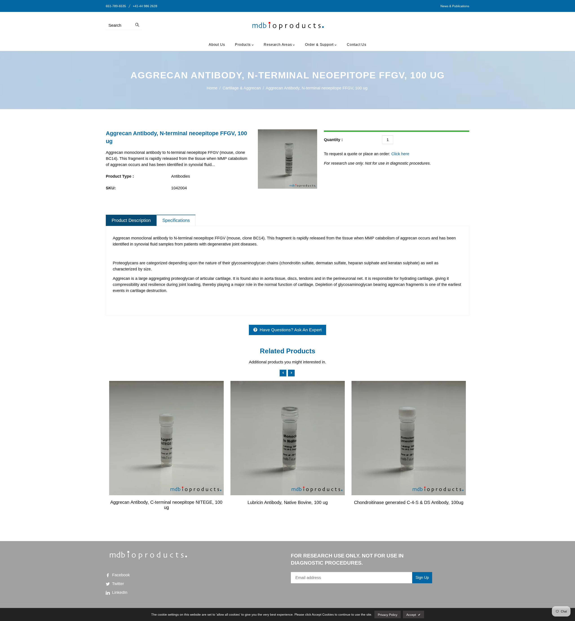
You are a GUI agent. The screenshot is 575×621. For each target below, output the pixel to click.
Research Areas (278, 44)
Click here (399, 154)
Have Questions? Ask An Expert (291, 329)
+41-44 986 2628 (145, 6)
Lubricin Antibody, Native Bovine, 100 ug (288, 502)
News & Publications (454, 6)
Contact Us (356, 44)
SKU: (111, 188)
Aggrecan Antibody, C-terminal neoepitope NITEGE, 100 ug (166, 505)
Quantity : (333, 139)
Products (243, 44)
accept (413, 615)
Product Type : (120, 176)
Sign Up (422, 577)
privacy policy (387, 615)
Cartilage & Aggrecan (242, 88)
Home (212, 88)
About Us (217, 44)
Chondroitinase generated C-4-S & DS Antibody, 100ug (408, 502)
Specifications (176, 220)
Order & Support (320, 44)
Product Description (131, 220)
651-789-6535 (116, 6)
